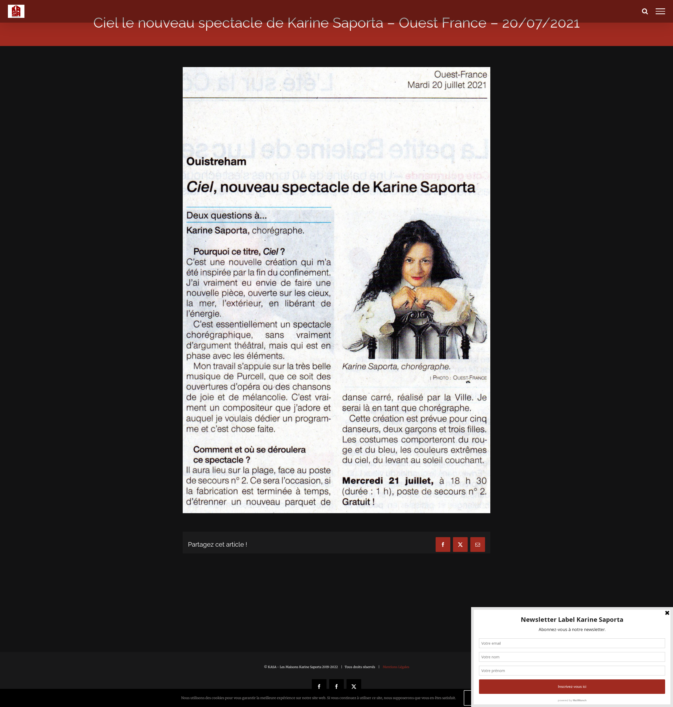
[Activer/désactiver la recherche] (645, 11)
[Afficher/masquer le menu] (660, 11)
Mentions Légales (396, 667)
